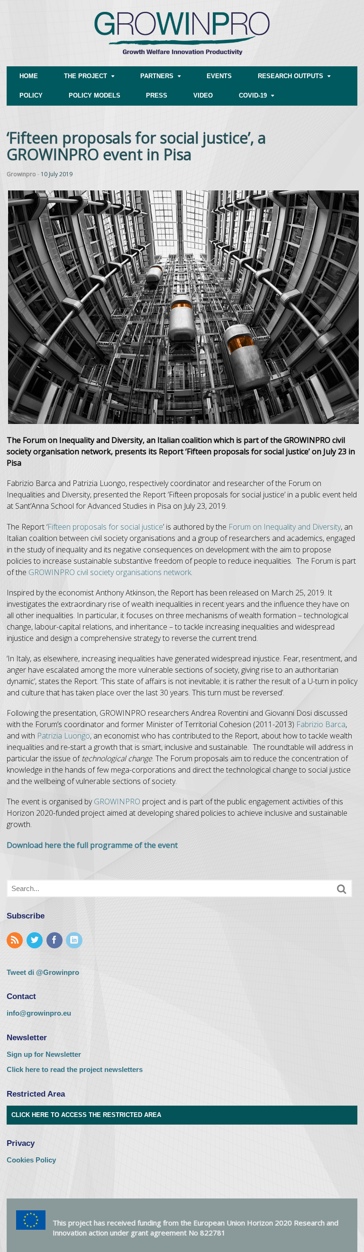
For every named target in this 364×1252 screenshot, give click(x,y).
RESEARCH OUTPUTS (290, 76)
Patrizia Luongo (63, 735)
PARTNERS (156, 76)
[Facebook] (55, 941)
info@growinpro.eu (39, 1013)
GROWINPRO (117, 801)
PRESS (156, 95)
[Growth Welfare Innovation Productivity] (182, 61)
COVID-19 (253, 95)
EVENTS (219, 76)
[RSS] (16, 941)
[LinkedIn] (75, 941)
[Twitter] (36, 941)
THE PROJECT (85, 76)
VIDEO (203, 95)
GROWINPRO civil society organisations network (109, 572)
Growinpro (21, 174)
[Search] (341, 889)
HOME (28, 76)
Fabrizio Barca (321, 724)
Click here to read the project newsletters (75, 1069)
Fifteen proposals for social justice (105, 527)
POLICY (31, 95)
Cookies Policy (31, 1160)
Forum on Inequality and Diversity (284, 527)
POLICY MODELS (94, 95)
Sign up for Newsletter (44, 1054)
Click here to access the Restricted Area (86, 1114)
